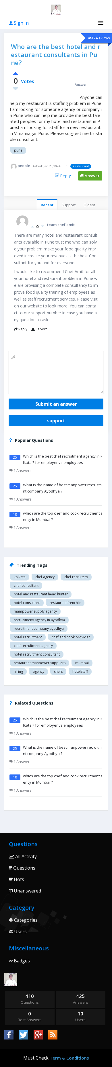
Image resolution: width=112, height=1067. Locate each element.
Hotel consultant (27, 602)
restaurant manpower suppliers (39, 662)
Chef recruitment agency (33, 645)
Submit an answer (56, 404)
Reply (65, 175)
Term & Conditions (69, 1058)
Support (68, 204)
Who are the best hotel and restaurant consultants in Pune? (56, 54)
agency (38, 671)
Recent (47, 204)
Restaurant (80, 166)
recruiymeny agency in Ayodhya (39, 619)
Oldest (89, 204)
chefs (58, 671)
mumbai (82, 662)
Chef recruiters (76, 576)
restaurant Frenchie (65, 602)
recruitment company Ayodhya (39, 628)
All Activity (25, 856)
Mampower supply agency (35, 611)
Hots (18, 879)
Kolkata (20, 576)
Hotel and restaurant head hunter (41, 594)
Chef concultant (26, 585)
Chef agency (45, 576)
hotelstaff (80, 671)
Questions (23, 868)
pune (18, 150)
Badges (21, 961)
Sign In (21, 23)
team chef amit (61, 224)
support (56, 420)
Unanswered (27, 891)
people (24, 165)
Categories (25, 920)
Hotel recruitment (28, 637)
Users (20, 931)
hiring (18, 671)
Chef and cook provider (71, 637)
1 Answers (22, 470)
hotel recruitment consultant (37, 654)
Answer (92, 175)
